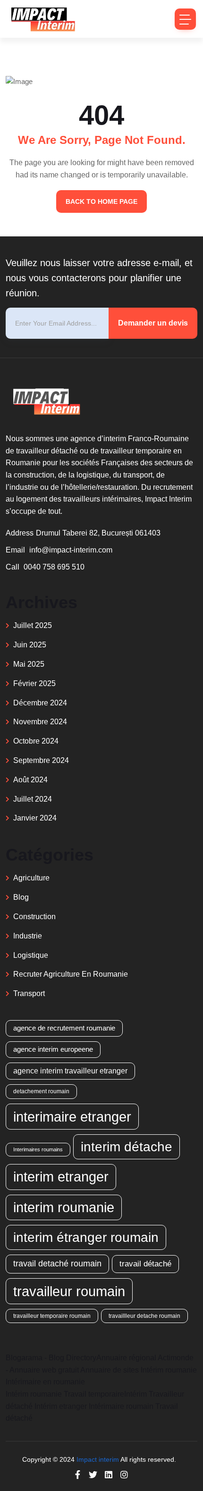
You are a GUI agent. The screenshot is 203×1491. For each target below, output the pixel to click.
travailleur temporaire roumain (52, 1316)
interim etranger (61, 1176)
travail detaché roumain (57, 1263)
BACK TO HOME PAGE (101, 201)
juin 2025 (29, 645)
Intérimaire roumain (121, 1406)
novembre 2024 (40, 722)
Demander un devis (153, 323)
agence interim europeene (53, 1049)
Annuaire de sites (109, 1370)
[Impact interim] (42, 19)
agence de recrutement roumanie (64, 1028)
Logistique (30, 955)
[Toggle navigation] (185, 19)
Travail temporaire (94, 1394)
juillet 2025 (32, 625)
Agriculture (31, 878)
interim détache (126, 1146)
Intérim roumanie (169, 1370)
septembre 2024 (41, 760)
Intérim (135, 1394)
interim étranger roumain (86, 1237)
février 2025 (34, 683)
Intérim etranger (60, 1406)
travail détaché (145, 1263)
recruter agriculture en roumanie (70, 974)
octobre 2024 (36, 741)
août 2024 (30, 780)
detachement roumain (41, 1091)
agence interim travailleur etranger (70, 1071)
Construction (34, 917)
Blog (21, 897)
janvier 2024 (35, 818)
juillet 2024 (32, 799)
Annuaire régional (126, 1358)
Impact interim (97, 1459)
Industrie (27, 936)
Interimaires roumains (38, 1149)
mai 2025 (28, 664)
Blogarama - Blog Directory (51, 1358)
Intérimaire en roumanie (45, 1382)
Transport (29, 993)
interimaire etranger (72, 1116)
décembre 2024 (40, 703)
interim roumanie (63, 1207)
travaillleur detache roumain (144, 1316)
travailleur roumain (69, 1291)
